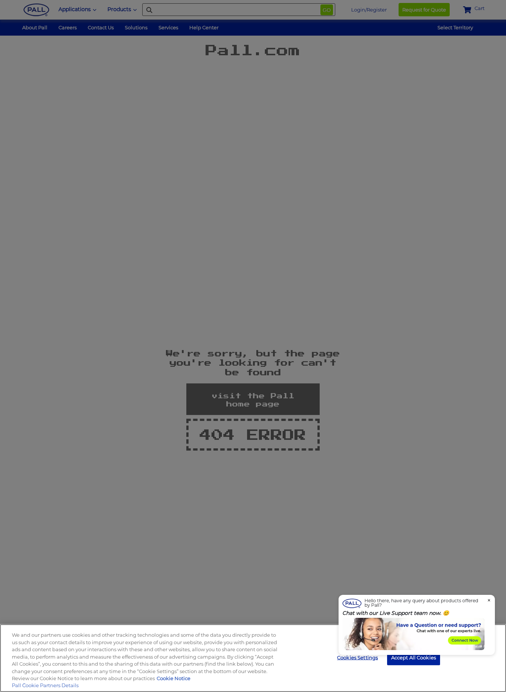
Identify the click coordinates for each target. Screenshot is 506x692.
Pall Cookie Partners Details (45, 685)
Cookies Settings (357, 657)
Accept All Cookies (413, 657)
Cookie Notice (173, 678)
